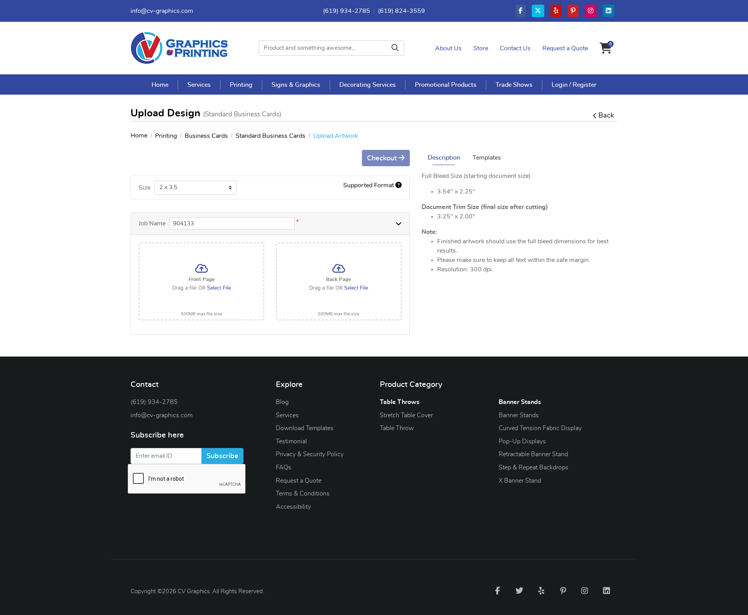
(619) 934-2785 (346, 11)
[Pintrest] (563, 590)
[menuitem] (160, 84)
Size (144, 187)
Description (444, 158)
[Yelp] (541, 590)
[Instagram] (585, 590)
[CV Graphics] (179, 48)
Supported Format (369, 185)
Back (606, 115)
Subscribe (222, 456)
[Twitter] (519, 590)
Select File (219, 287)
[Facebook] (497, 590)
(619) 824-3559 (401, 11)
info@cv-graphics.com (162, 11)
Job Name (152, 223)
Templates (487, 158)
